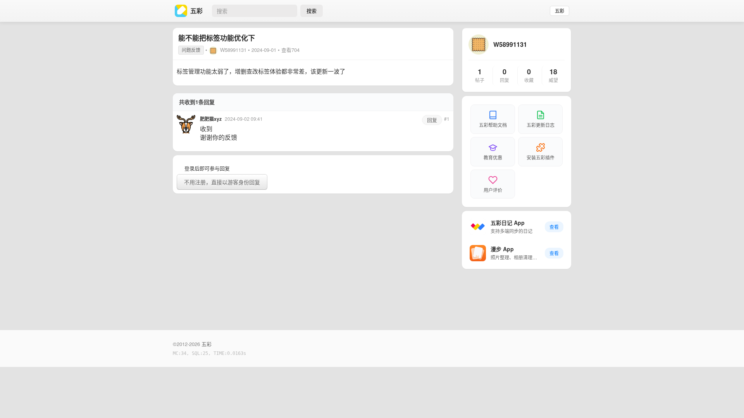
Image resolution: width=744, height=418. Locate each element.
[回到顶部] (727, 400)
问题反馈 (191, 49)
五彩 (559, 10)
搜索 (312, 10)
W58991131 (233, 49)
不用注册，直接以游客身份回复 (222, 182)
